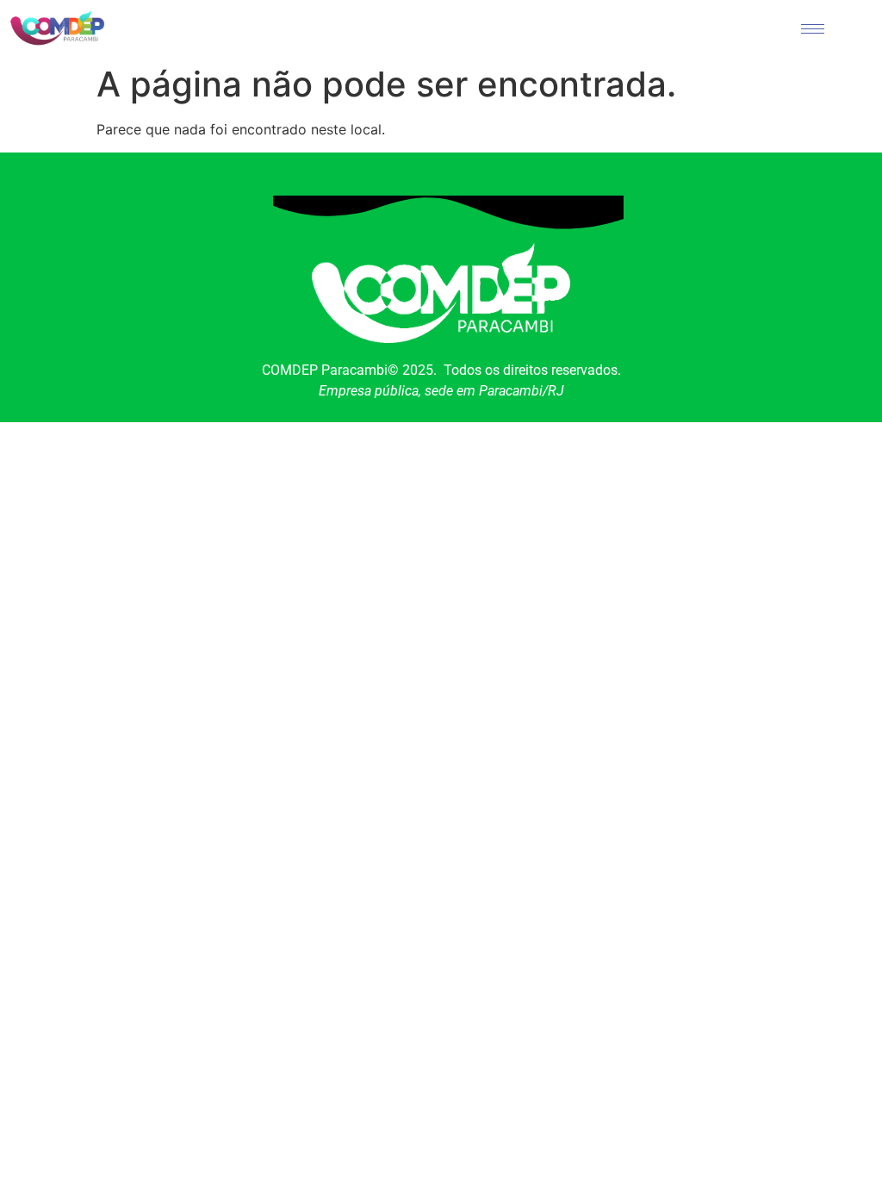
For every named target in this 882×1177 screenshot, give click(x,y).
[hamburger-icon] (812, 28)
